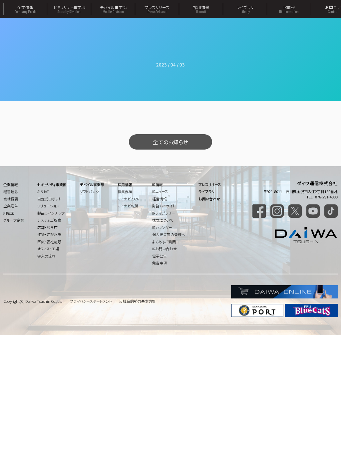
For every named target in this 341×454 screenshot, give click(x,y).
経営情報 (159, 198)
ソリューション (48, 205)
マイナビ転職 (128, 205)
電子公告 (159, 256)
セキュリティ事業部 (69, 9)
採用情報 (201, 9)
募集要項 (125, 191)
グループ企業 (13, 220)
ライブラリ (245, 9)
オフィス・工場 (48, 248)
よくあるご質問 (164, 241)
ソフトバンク (89, 191)
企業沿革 (10, 205)
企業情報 (25, 9)
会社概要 (10, 198)
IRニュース (160, 191)
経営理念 (10, 191)
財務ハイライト (163, 205)
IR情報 (289, 9)
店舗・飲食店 (47, 227)
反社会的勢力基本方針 (137, 301)
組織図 (8, 213)
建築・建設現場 (49, 234)
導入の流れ (46, 256)
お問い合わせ (209, 198)
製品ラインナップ (51, 213)
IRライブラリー (163, 213)
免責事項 (159, 263)
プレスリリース (157, 9)
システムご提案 (49, 220)
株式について (162, 220)
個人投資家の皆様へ (168, 234)
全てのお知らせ (170, 142)
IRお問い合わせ (164, 248)
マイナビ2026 (128, 198)
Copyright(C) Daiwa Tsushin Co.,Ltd (33, 301)
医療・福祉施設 (49, 241)
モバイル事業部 (113, 9)
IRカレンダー (162, 227)
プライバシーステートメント (91, 301)
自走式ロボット (49, 198)
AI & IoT (43, 191)
